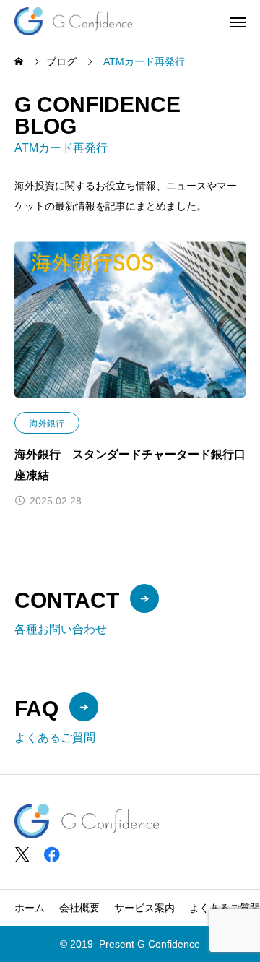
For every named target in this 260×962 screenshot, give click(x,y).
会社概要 (79, 908)
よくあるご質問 (224, 908)
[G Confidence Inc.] (73, 21)
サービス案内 (144, 908)
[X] (22, 855)
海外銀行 (47, 423)
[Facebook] (52, 855)
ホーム (29, 908)
